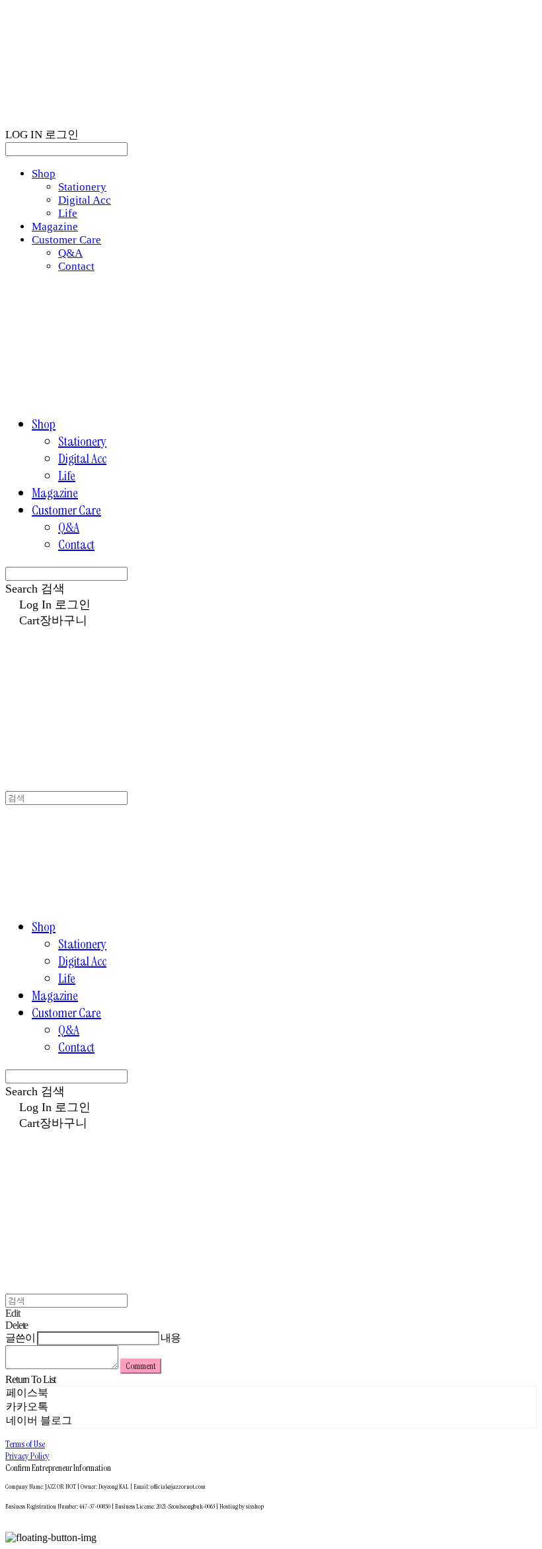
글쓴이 (20, 1337)
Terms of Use (25, 1444)
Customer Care (66, 239)
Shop (44, 173)
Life (67, 213)
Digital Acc (84, 200)
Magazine (55, 226)
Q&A (70, 253)
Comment (141, 1366)
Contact (76, 266)
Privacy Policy (27, 1456)
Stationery (82, 187)
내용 (170, 1337)
